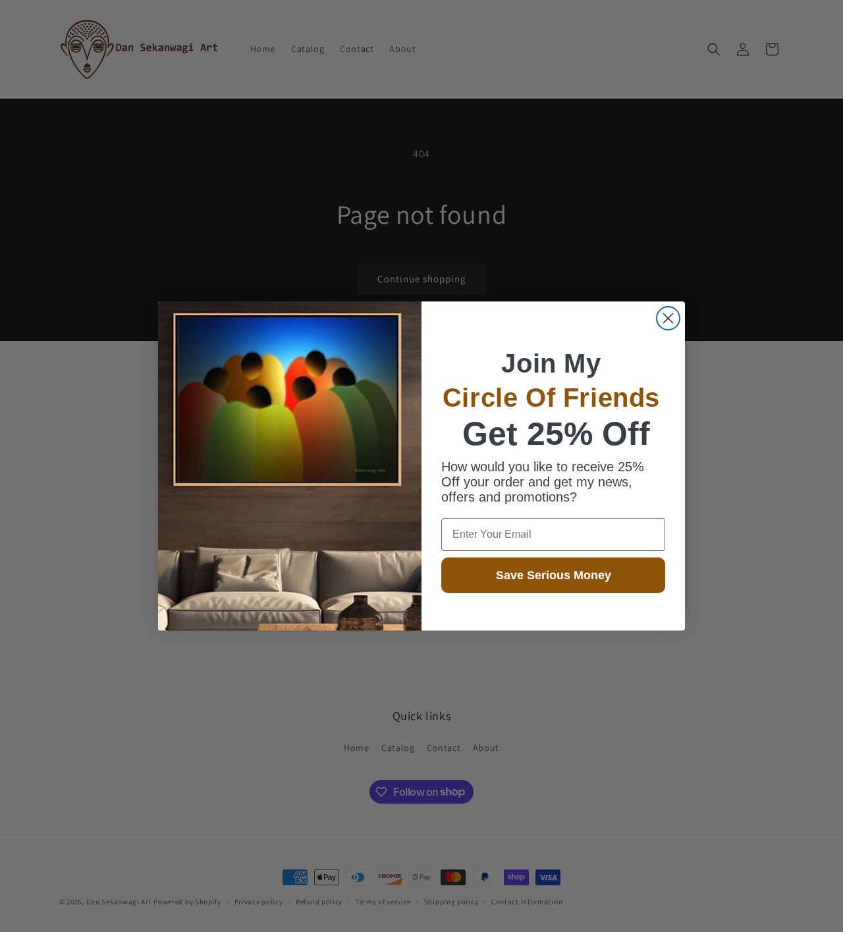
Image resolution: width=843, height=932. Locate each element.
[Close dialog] (668, 318)
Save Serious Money (553, 575)
